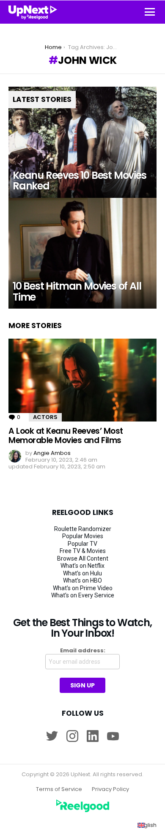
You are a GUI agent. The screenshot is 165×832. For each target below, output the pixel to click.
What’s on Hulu (82, 573)
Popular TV (82, 543)
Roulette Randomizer (82, 528)
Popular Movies (82, 536)
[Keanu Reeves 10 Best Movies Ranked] (82, 142)
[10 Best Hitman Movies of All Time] (82, 253)
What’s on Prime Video (83, 588)
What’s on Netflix (82, 565)
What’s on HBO (82, 580)
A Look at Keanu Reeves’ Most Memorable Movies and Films (65, 435)
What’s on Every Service (82, 595)
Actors (45, 417)
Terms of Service (59, 789)
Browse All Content (82, 558)
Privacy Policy (110, 789)
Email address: (82, 650)
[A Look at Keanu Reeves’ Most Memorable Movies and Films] (82, 380)
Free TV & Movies (83, 550)
